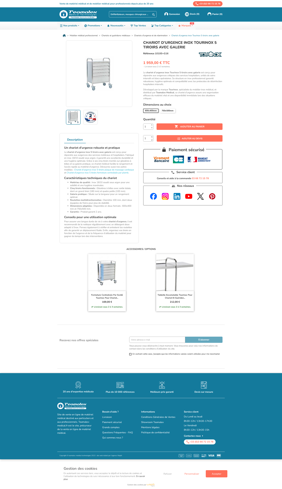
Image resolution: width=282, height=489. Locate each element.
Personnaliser (191, 473)
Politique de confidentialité (155, 432)
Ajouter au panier (189, 126)
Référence (148, 53)
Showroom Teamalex (152, 422)
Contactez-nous (194, 436)
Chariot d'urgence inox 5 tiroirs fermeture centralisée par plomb (98, 172)
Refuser (167, 473)
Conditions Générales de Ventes (158, 417)
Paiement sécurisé (112, 422)
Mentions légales (150, 427)
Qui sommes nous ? (112, 437)
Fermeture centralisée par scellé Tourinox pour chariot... (107, 296)
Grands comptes (111, 427)
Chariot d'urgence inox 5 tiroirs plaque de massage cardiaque (104, 169)
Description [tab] (75, 140)
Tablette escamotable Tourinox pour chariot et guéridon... (175, 296)
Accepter (216, 473)
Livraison (107, 417)
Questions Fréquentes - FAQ (117, 432)
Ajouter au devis (192, 138)
